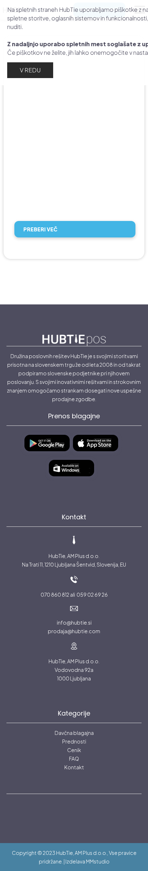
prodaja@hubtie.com (74, 631)
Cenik (74, 750)
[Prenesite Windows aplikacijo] (74, 479)
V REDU (30, 70)
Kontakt (74, 767)
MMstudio (98, 861)
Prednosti (74, 741)
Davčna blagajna (74, 733)
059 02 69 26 (92, 594)
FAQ (74, 758)
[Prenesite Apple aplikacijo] (98, 454)
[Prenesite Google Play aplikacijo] (50, 454)
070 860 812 (55, 594)
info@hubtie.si (74, 622)
